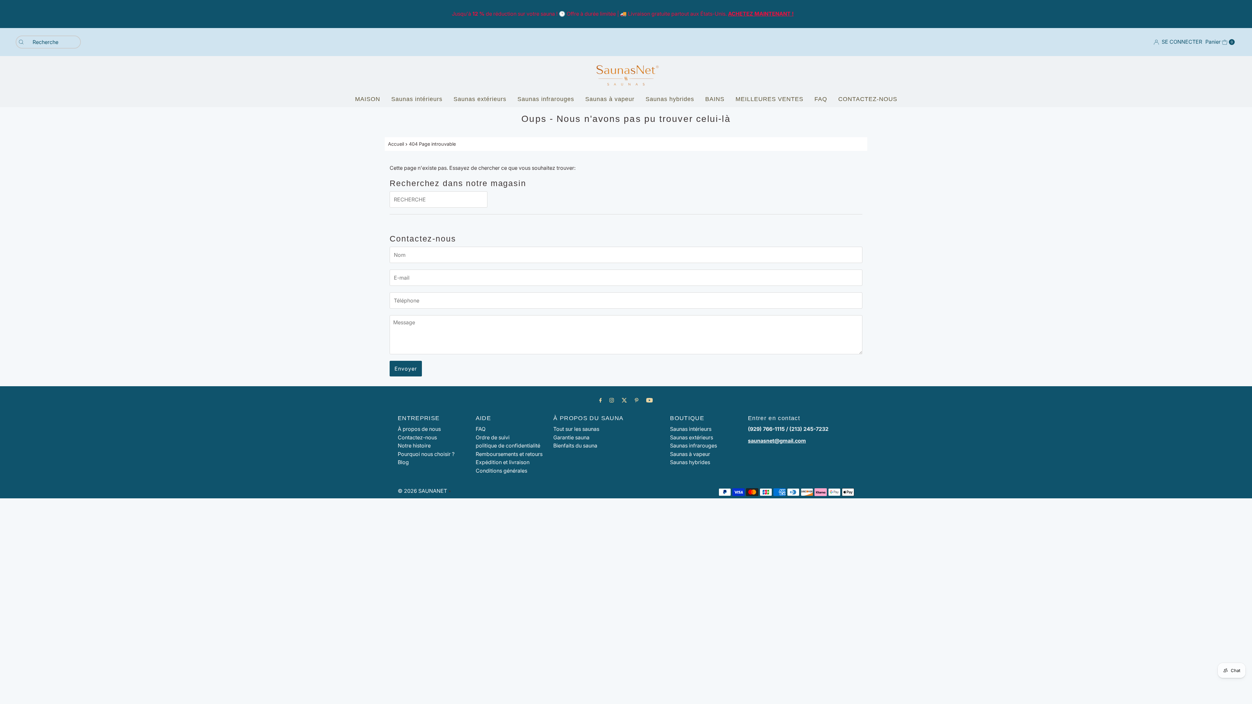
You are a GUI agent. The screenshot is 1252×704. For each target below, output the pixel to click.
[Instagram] (611, 400)
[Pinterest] (636, 400)
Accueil (396, 144)
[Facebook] (600, 400)
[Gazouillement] (624, 400)
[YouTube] (649, 400)
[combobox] (48, 42)
